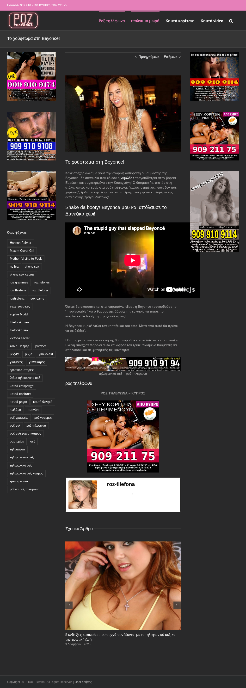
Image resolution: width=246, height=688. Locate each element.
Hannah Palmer (20, 243)
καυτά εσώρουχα (22, 386)
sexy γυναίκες (20, 306)
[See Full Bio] (133, 494)
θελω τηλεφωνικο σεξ (25, 378)
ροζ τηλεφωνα (36, 425)
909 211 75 (59, 5)
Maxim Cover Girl (22, 250)
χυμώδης (127, 178)
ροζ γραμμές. (19, 417)
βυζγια (14, 354)
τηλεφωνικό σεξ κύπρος (26, 473)
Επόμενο (170, 57)
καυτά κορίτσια (20, 394)
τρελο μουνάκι (20, 481)
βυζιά (28, 354)
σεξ (32, 441)
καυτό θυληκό (42, 402)
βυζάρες (40, 346)
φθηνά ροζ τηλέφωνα (24, 489)
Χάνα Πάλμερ (19, 346)
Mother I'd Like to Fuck (26, 258)
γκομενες (16, 362)
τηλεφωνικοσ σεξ (22, 457)
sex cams (37, 298)
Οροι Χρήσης (83, 682)
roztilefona (17, 298)
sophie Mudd (19, 314)
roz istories (42, 282)
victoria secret (20, 338)
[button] (231, 20)
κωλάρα (15, 410)
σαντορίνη (17, 441)
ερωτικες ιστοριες (22, 370)
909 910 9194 (29, 5)
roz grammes (19, 282)
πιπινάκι (33, 410)
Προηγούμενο (149, 57)
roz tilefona (40, 290)
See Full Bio (118, 493)
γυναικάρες (37, 362)
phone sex (32, 266)
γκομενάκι (46, 354)
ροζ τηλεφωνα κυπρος (25, 433)
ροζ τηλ (15, 425)
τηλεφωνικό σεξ (21, 465)
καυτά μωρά (18, 402)
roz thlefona (18, 290)
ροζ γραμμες (43, 417)
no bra (14, 266)
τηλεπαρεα (17, 449)
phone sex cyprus (22, 274)
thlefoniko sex (19, 322)
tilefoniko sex (19, 330)
